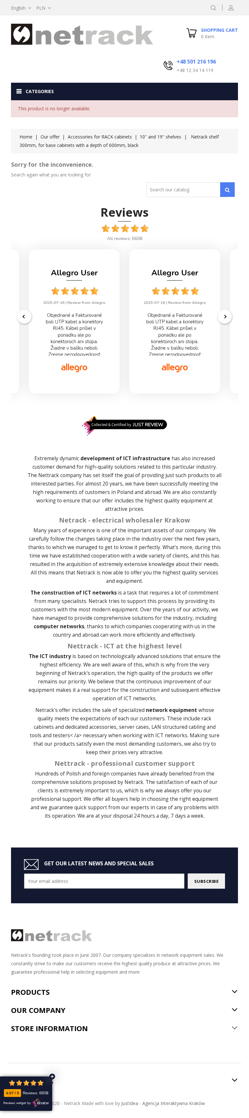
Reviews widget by (17, 1103)
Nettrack (48, 475)
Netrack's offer (52, 710)
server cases (134, 727)
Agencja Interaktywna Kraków (173, 1103)
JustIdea (129, 1103)
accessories (102, 727)
